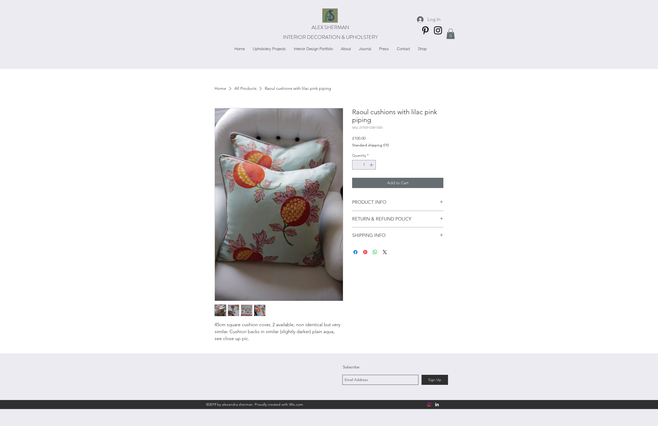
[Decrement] (356, 164)
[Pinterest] (425, 30)
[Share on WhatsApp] (375, 252)
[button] (450, 34)
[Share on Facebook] (355, 252)
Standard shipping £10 (370, 145)
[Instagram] (438, 30)
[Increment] (372, 164)
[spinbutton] (364, 164)
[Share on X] (385, 252)
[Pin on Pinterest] (365, 252)
